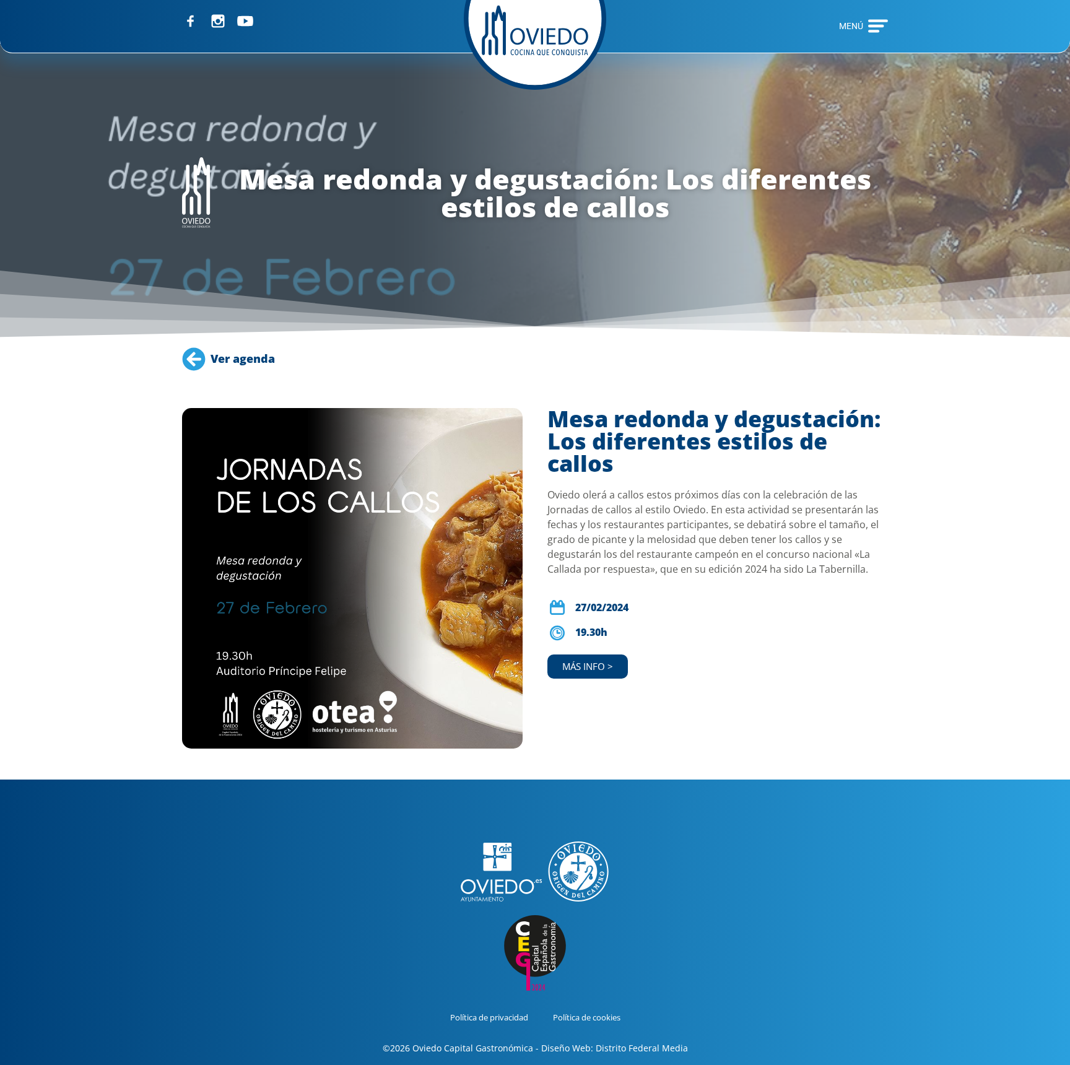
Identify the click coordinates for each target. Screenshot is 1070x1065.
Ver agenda (243, 358)
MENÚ (851, 26)
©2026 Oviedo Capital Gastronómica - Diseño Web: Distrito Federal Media (535, 1048)
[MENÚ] (878, 26)
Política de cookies (586, 1017)
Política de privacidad (489, 1017)
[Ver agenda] (194, 359)
